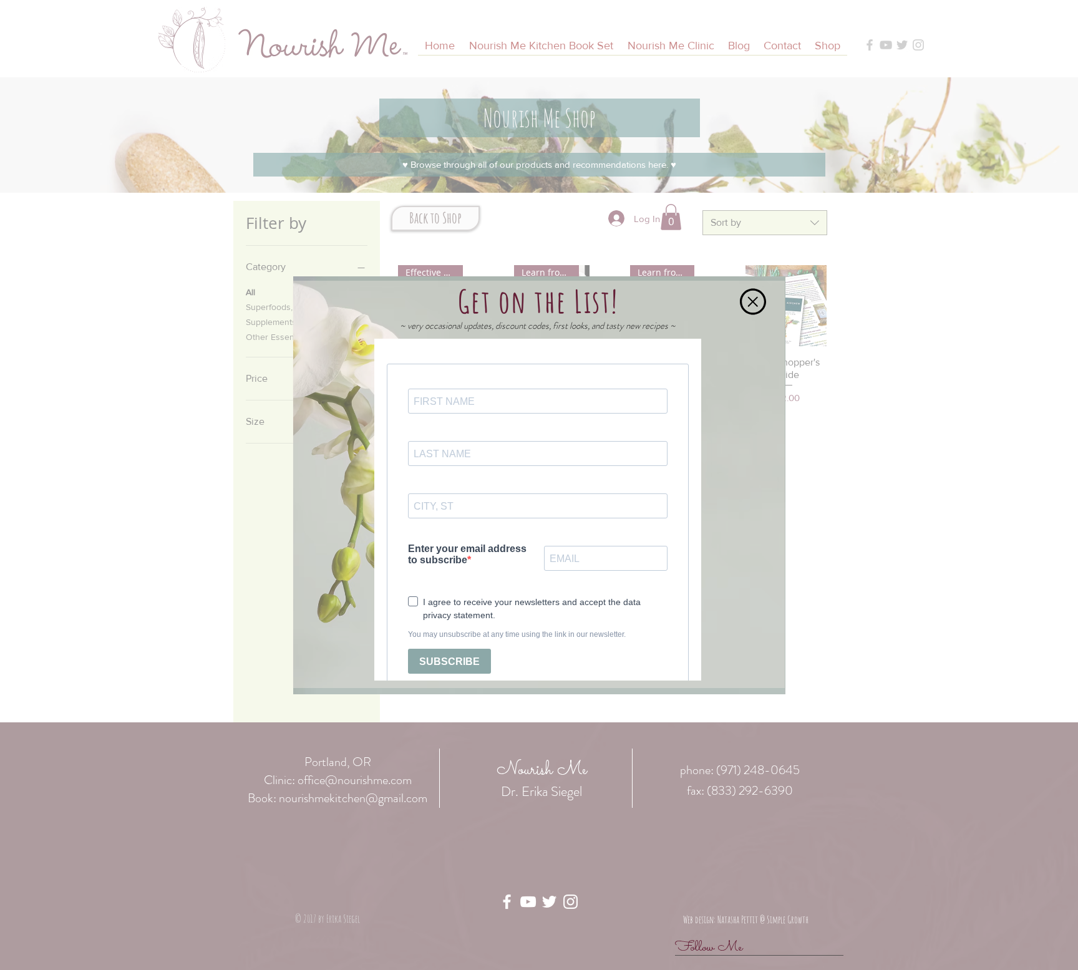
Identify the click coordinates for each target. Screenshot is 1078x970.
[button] (753, 301)
